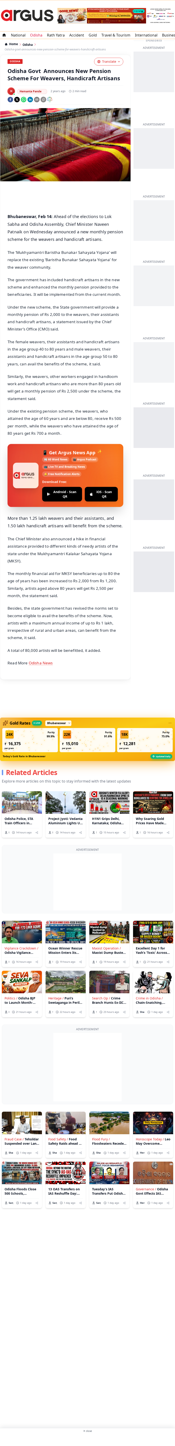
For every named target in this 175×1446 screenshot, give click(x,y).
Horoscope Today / (150, 1139)
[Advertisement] (87, 881)
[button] (30, 740)
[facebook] (10, 99)
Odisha (36, 35)
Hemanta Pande (30, 91)
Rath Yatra (56, 35)
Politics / (11, 998)
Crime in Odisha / (149, 998)
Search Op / (101, 998)
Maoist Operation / (106, 948)
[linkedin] (30, 99)
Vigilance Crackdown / (21, 948)
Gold (93, 35)
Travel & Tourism (115, 35)
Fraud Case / (14, 1139)
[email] (37, 99)
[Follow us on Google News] (49, 99)
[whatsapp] (23, 99)
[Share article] (36, 832)
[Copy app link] (43, 99)
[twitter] (17, 99)
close (87, 1431)
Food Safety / (58, 1139)
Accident (76, 35)
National (18, 35)
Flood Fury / (101, 1139)
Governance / (146, 1189)
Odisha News (41, 663)
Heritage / (56, 998)
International (146, 35)
